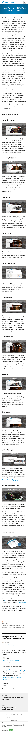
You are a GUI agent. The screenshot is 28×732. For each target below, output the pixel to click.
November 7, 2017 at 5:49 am (11, 660)
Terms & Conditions (18, 717)
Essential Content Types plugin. (10, 480)
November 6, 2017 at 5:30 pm (10, 645)
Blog (8, 625)
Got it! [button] (11, 730)
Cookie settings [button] (5, 730)
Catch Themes (9, 2)
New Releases (12, 625)
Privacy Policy (14, 720)
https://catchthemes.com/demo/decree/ (14, 670)
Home (7, 714)
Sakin (5, 621)
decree (5, 627)
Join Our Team (8, 717)
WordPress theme (11, 627)
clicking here (22, 602)
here (5, 600)
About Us (13, 714)
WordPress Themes (20, 625)
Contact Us (19, 714)
